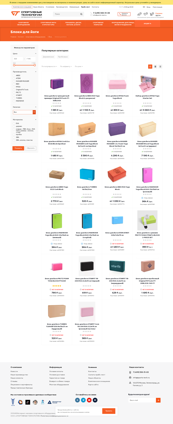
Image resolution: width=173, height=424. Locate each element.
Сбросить (30, 148)
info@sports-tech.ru (100, 15)
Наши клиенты (17, 378)
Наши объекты (38, 7)
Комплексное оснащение (22, 7)
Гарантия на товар (57, 378)
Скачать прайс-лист (96, 375)
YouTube (89, 400)
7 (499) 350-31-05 (101, 13)
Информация (74, 7)
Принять (109, 411)
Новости (14, 371)
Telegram (83, 400)
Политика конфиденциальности (54, 416)
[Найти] (81, 14)
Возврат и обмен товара (59, 381)
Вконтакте (77, 400)
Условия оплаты (56, 371)
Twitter (95, 400)
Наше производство (19, 375)
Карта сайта (93, 385)
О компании (50, 7)
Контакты (95, 7)
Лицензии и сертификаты (21, 385)
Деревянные (48, 57)
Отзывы (14, 381)
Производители (62, 7)
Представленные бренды (22, 388)
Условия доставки (57, 375)
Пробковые (63, 57)
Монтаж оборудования (59, 385)
